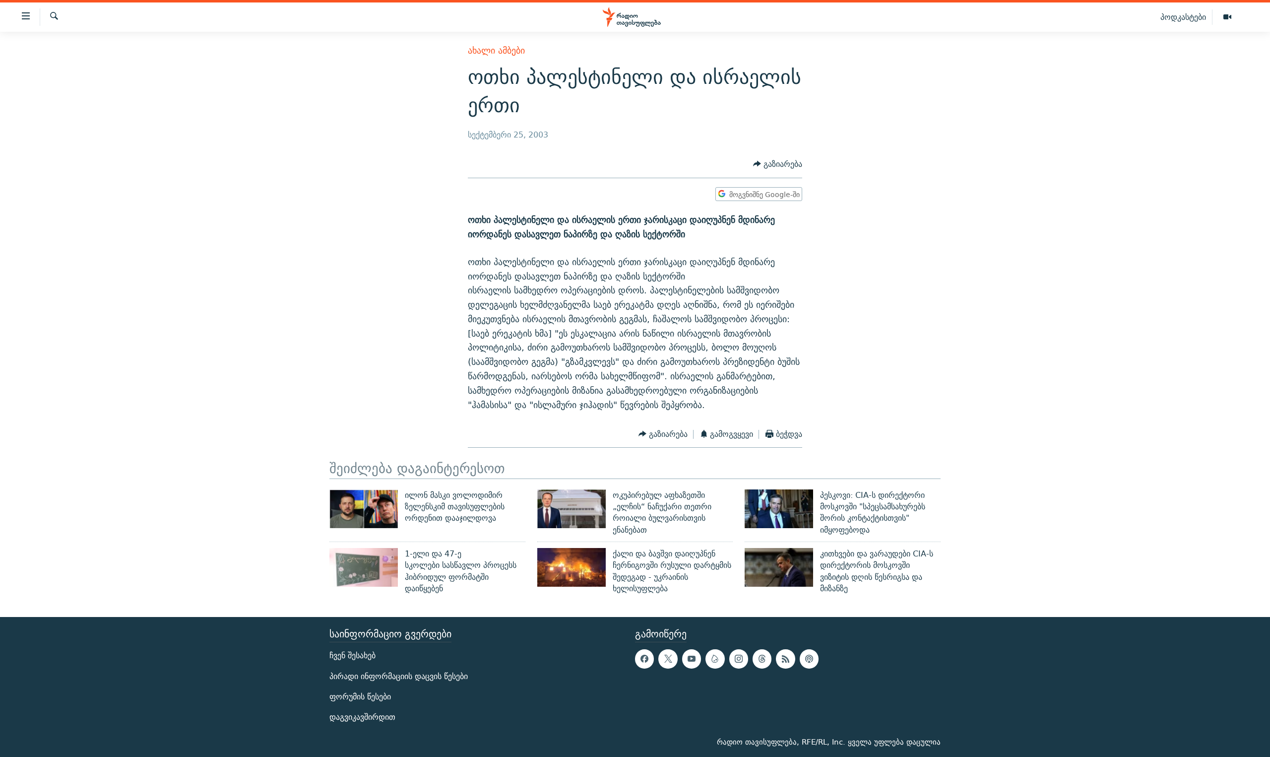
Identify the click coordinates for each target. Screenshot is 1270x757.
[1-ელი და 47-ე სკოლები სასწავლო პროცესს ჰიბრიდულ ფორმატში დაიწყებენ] (363, 567)
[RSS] (785, 659)
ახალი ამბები (496, 50)
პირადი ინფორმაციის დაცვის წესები (398, 676)
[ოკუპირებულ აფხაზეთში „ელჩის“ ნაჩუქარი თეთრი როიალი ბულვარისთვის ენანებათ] (571, 508)
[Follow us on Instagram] (738, 659)
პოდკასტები (1183, 17)
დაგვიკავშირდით (362, 717)
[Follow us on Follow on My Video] (714, 659)
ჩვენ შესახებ (352, 656)
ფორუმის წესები (360, 696)
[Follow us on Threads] (762, 659)
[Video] (1227, 17)
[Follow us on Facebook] (644, 659)
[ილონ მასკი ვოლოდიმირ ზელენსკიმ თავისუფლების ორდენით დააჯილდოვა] (363, 508)
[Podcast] (809, 659)
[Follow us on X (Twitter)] (667, 659)
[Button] (777, 164)
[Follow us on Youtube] (691, 659)
